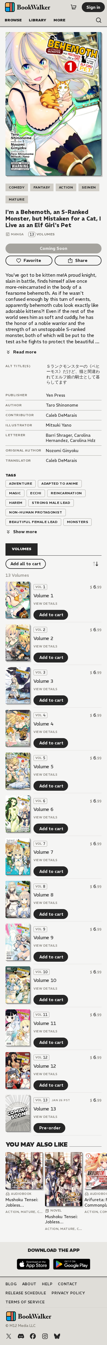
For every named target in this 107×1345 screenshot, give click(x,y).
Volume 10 (44, 980)
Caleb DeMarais (61, 415)
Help (47, 1284)
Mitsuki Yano (58, 425)
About (29, 1284)
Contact (67, 1284)
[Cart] (73, 7)
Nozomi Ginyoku (62, 450)
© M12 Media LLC (20, 1325)
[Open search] (99, 20)
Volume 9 (43, 938)
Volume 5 (43, 767)
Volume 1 (43, 596)
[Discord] (21, 1336)
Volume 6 (43, 809)
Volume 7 (43, 852)
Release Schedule (25, 1293)
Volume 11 (44, 1023)
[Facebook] (33, 1336)
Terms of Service (25, 1302)
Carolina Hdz (82, 440)
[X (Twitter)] (8, 1336)
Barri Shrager (59, 435)
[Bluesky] (57, 1336)
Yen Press (55, 395)
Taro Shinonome (62, 405)
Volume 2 (43, 638)
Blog (11, 1284)
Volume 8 (43, 895)
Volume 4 (43, 724)
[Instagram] (45, 1336)
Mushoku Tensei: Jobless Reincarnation (21, 1202)
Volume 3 (43, 681)
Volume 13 (44, 1109)
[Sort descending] (95, 564)
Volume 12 (44, 1066)
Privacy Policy (68, 1293)
